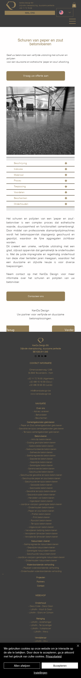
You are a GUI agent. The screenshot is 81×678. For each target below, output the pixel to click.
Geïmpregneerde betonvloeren (41, 455)
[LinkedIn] (42, 356)
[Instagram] (35, 356)
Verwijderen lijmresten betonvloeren (41, 533)
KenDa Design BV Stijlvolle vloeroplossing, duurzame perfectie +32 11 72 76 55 (36, 5)
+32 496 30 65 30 (37, 385)
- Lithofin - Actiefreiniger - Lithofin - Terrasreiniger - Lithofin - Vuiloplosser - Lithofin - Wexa (41, 625)
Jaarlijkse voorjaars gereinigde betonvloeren (41, 504)
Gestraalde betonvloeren (41, 488)
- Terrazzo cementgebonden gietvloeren (40, 432)
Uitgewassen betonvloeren (41, 527)
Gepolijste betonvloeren (41, 462)
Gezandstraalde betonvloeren (41, 494)
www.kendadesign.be (41, 393)
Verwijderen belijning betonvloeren (41, 530)
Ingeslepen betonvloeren (41, 501)
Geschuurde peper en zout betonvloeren (41, 478)
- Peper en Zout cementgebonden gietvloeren (41, 425)
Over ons (40, 408)
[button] (74, 4)
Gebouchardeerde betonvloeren (41, 449)
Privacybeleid (54, 656)
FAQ (3, 574)
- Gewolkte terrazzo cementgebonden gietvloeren (41, 428)
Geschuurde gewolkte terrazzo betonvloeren (41, 475)
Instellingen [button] (40, 672)
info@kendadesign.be (41, 390)
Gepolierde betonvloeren (41, 458)
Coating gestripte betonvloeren (41, 442)
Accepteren (60, 665)
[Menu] (72, 21)
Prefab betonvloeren (41, 514)
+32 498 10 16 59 (37, 381)
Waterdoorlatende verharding (41, 567)
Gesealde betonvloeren (41, 484)
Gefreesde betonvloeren (41, 452)
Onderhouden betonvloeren (41, 507)
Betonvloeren (41, 436)
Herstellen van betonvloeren (41, 497)
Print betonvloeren (41, 517)
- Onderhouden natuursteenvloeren (40, 560)
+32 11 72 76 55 (35, 378)
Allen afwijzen (22, 665)
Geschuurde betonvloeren (41, 471)
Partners (41, 581)
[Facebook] (39, 356)
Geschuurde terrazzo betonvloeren (41, 481)
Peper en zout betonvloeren (41, 510)
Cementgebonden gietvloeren (40, 422)
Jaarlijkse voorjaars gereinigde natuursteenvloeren (41, 557)
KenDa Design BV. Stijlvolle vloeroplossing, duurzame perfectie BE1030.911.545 (40, 348)
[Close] (75, 648)
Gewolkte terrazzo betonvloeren (41, 491)
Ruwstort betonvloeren (41, 520)
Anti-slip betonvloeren (41, 439)
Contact (40, 585)
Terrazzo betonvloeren (41, 523)
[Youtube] (45, 356)
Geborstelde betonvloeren (41, 446)
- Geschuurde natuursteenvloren (41, 554)
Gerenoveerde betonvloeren (41, 468)
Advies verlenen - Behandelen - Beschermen (41, 414)
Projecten (40, 577)
